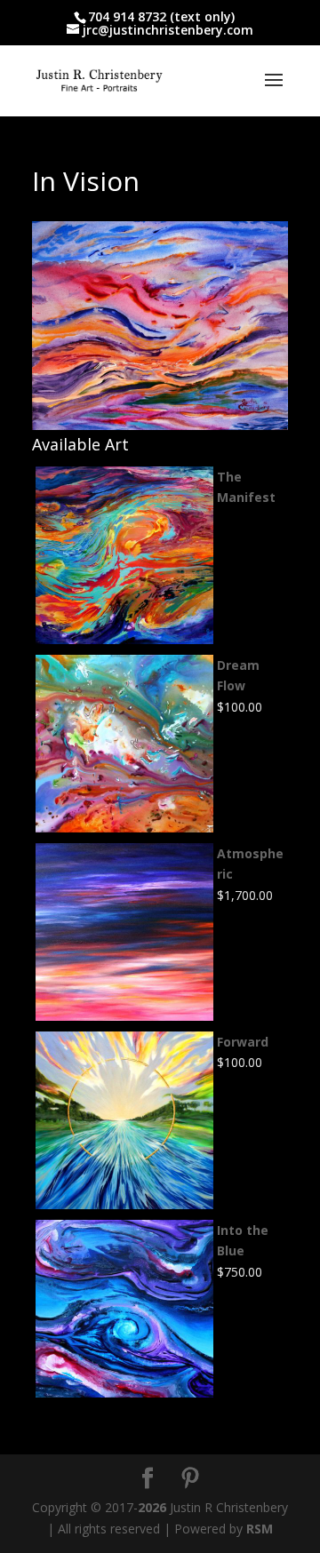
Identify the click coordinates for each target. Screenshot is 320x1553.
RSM (259, 1528)
